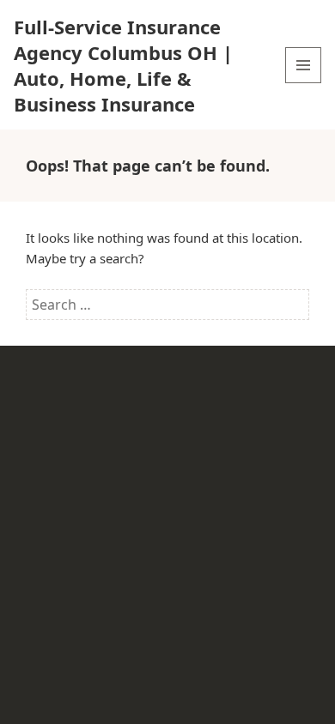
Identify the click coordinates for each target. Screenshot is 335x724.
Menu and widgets (303, 82)
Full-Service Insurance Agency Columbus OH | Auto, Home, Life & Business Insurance (123, 65)
